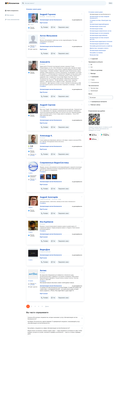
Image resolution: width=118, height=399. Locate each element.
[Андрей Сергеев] (33, 108)
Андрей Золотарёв (49, 197)
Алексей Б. (45, 62)
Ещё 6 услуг (43, 49)
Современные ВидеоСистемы (54, 163)
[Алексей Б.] (33, 65)
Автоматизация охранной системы (99, 43)
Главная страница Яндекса (6, 3)
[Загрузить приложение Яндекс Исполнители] (101, 119)
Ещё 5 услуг (43, 258)
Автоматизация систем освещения (99, 33)
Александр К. (46, 136)
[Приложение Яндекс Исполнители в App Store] (93, 134)
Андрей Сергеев (47, 105)
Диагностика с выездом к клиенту (99, 48)
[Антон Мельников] (33, 39)
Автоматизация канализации (98, 50)
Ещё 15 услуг (44, 92)
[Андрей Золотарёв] (33, 201)
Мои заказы (10, 15)
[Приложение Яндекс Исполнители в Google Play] (105, 134)
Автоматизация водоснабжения (98, 35)
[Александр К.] (33, 139)
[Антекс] (33, 274)
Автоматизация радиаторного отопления (101, 41)
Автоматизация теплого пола (98, 26)
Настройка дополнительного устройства (101, 46)
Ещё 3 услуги (44, 293)
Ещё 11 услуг (43, 123)
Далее (47, 306)
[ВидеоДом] (33, 253)
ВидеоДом (45, 249)
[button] (44, 27)
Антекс (43, 270)
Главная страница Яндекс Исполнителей (12, 3)
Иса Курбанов (46, 222)
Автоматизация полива (96, 28)
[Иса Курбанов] (33, 225)
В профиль (43, 43)
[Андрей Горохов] (33, 18)
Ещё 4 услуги (44, 22)
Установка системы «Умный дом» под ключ (100, 21)
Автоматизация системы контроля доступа (99, 38)
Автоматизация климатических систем (100, 31)
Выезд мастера (94, 55)
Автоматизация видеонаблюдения (99, 24)
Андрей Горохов (48, 14)
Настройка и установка (96, 52)
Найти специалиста (12, 10)
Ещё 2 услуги (44, 237)
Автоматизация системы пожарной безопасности (99, 17)
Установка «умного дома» (96, 12)
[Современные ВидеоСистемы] (33, 166)
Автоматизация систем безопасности (51, 19)
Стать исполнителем (13, 19)
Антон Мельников (48, 36)
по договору (33, 46)
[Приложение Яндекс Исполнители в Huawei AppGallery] (93, 139)
